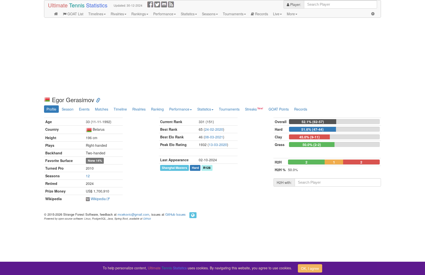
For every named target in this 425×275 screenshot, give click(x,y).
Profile (51, 109)
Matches (101, 109)
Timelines (95, 13)
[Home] (56, 13)
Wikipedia (98, 198)
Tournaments (233, 13)
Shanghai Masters (174, 167)
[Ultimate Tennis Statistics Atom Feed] (171, 3)
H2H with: (284, 182)
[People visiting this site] (193, 215)
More (291, 13)
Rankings (138, 13)
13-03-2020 (218, 144)
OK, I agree (310, 268)
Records (261, 13)
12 (88, 175)
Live (276, 13)
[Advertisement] (191, 57)
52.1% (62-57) (313, 121)
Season (68, 109)
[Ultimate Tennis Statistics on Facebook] (150, 3)
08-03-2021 (214, 136)
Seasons (208, 13)
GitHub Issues (175, 214)
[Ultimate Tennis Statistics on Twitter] (157, 3)
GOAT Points (279, 109)
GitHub (147, 218)
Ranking (157, 109)
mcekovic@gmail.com (133, 214)
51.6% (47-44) (312, 129)
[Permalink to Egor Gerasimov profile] (98, 99)
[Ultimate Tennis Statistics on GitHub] (164, 3)
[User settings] (373, 13)
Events (84, 109)
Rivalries (117, 13)
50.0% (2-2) (312, 144)
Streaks (251, 109)
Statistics (188, 13)
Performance (163, 13)
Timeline (120, 109)
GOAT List (74, 13)
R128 (207, 167)
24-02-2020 (214, 129)
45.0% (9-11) (309, 136)
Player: (295, 4)
